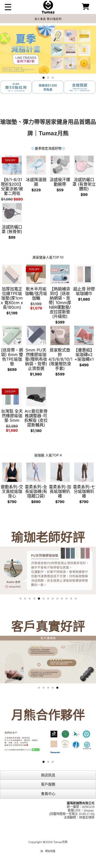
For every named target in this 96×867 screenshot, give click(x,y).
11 (67, 599)
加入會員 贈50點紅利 (48, 18)
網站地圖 (50, 850)
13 (76, 599)
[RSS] (42, 850)
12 (71, 599)
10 (62, 599)
